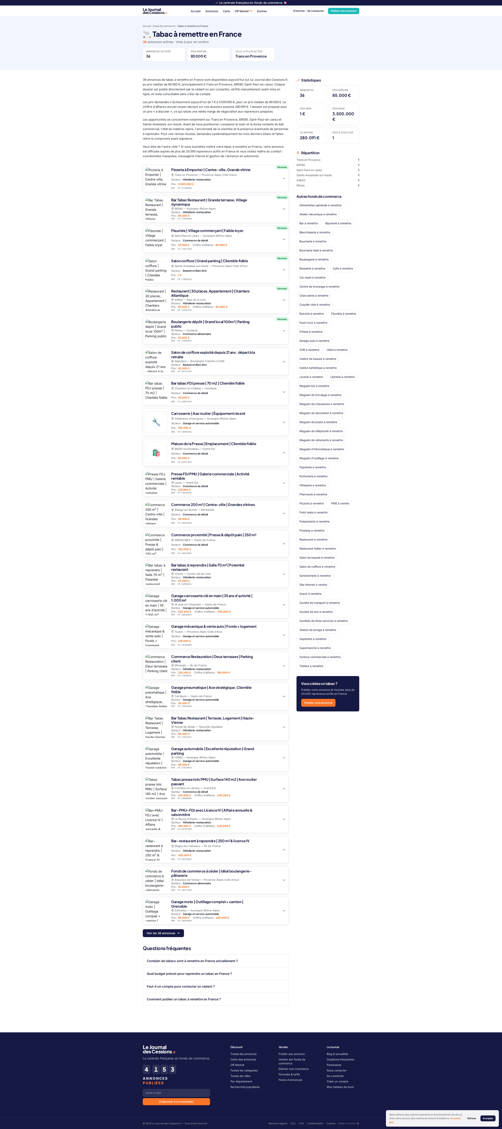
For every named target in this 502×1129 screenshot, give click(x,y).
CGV (301, 1123)
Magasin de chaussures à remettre (321, 404)
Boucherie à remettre (312, 241)
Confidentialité (315, 1123)
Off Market (243, 11)
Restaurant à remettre (313, 539)
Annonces (211, 11)
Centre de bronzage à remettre (319, 286)
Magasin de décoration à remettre (321, 413)
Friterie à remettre (310, 331)
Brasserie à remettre (312, 268)
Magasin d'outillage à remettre (319, 458)
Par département (241, 1081)
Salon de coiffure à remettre (317, 566)
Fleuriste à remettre (343, 313)
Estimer (262, 11)
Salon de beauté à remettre (317, 557)
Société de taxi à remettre (316, 611)
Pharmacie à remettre (313, 494)
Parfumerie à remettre (313, 476)
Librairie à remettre (342, 376)
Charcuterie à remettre (313, 295)
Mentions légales (278, 1123)
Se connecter (335, 1076)
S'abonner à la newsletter (176, 1101)
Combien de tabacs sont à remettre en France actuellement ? (192, 961)
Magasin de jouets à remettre (318, 422)
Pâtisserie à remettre (312, 485)
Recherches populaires (245, 1087)
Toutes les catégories (244, 1070)
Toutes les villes (240, 1076)
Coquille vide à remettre (314, 304)
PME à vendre (340, 503)
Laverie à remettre (311, 376)
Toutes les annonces (243, 1054)
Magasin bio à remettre (314, 386)
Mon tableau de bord (340, 1087)
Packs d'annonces (290, 1079)
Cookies (330, 1123)
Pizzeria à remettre (311, 503)
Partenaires (334, 1065)
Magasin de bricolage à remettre (320, 395)
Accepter (488, 1118)
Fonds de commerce (164, 26)
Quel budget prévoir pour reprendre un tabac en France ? (189, 974)
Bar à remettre (308, 223)
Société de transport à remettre (319, 602)
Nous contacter (336, 1070)
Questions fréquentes (340, 1059)
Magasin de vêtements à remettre (321, 440)
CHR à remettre (309, 349)
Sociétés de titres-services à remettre (323, 620)
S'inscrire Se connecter (308, 10)
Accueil (196, 11)
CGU (293, 1123)
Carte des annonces (243, 1059)
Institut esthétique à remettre (318, 367)
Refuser (471, 1118)
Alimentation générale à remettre (320, 205)
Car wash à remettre (312, 277)
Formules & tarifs (289, 1074)
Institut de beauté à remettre (317, 358)
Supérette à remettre (312, 639)
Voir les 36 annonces (161, 933)
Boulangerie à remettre (314, 259)
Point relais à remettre (313, 512)
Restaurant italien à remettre (317, 548)
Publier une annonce (343, 10)
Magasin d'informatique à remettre (321, 449)
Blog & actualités (337, 1054)
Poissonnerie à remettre (314, 521)
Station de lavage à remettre (317, 629)
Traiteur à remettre (311, 666)
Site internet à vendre (313, 584)
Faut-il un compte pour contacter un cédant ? (181, 986)
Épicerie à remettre (311, 313)
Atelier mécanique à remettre (318, 214)
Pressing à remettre (312, 530)
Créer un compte (337, 1081)
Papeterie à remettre (312, 467)
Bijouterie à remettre (338, 223)
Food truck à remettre (313, 322)
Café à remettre (343, 268)
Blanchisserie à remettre (314, 232)
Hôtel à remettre (337, 349)
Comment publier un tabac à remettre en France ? (184, 999)
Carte (226, 11)
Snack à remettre (310, 593)
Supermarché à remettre (315, 648)
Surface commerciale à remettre (320, 657)
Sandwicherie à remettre (315, 575)
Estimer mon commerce (294, 1068)
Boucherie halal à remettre (316, 250)
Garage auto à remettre (314, 340)
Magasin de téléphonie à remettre (321, 431)
